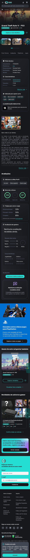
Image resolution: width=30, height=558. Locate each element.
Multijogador (12, 96)
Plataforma (20, 53)
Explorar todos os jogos (14, 341)
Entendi (15, 555)
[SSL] (6, 536)
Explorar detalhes (13, 380)
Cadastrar (15, 484)
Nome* (4, 470)
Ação (5, 99)
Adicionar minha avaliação (15, 276)
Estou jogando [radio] (14, 183)
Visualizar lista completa (13, 387)
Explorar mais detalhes (13, 32)
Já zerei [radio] (6, 183)
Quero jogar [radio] (23, 183)
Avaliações (13, 53)
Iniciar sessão (15, 450)
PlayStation (7, 9)
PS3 (11, 9)
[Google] (17, 536)
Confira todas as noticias (13, 432)
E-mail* (4, 477)
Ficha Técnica (5, 53)
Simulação (11, 99)
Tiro (5, 96)
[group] (15, 183)
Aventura (20, 96)
